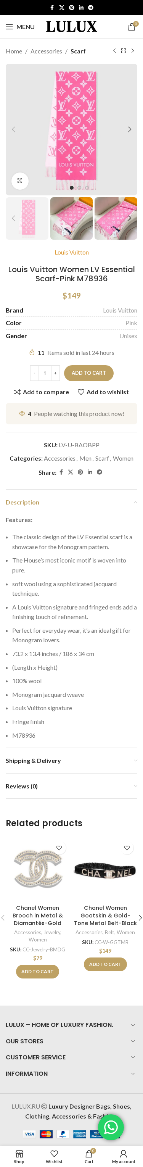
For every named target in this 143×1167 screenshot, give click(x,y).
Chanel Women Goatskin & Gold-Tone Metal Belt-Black (105, 915)
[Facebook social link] (52, 8)
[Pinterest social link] (72, 8)
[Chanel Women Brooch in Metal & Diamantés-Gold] (38, 869)
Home (14, 51)
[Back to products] (123, 51)
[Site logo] (71, 25)
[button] (13, 129)
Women (123, 458)
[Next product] (132, 51)
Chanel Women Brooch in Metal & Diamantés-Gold (38, 915)
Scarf (78, 51)
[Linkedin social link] (81, 8)
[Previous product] (114, 51)
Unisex (128, 335)
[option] (72, 188)
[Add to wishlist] (59, 847)
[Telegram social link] (91, 8)
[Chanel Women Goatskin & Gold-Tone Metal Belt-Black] (106, 869)
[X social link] (62, 8)
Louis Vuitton (72, 252)
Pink (131, 322)
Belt (109, 932)
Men (85, 458)
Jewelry (51, 932)
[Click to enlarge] (20, 181)
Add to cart (89, 373)
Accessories (46, 51)
